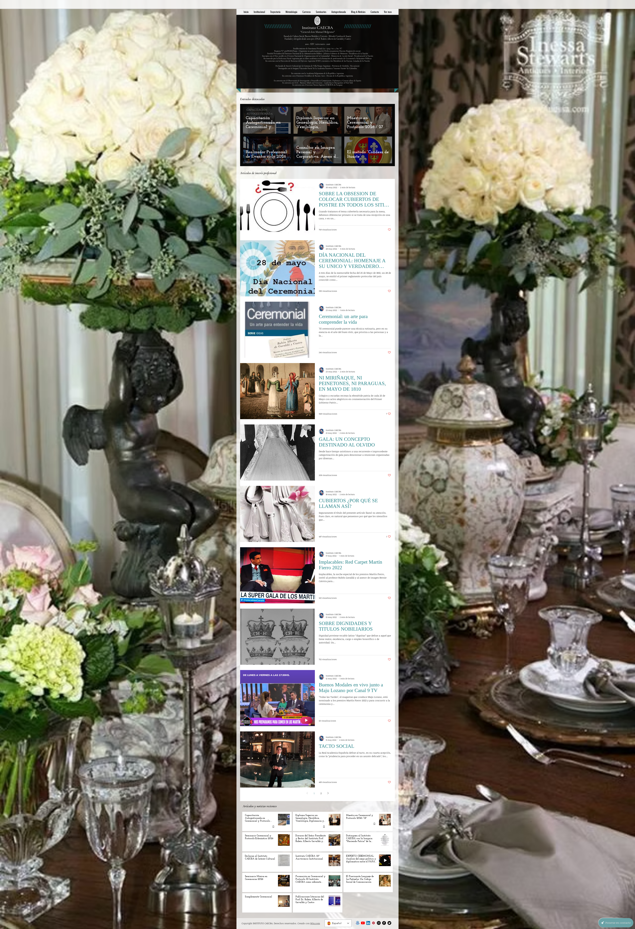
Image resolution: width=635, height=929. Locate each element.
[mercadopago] (358, 923)
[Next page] (328, 793)
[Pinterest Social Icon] (373, 923)
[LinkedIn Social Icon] (368, 923)
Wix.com (315, 923)
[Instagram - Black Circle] (379, 923)
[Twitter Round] (389, 923)
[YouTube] (363, 923)
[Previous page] (307, 793)
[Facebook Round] (384, 923)
